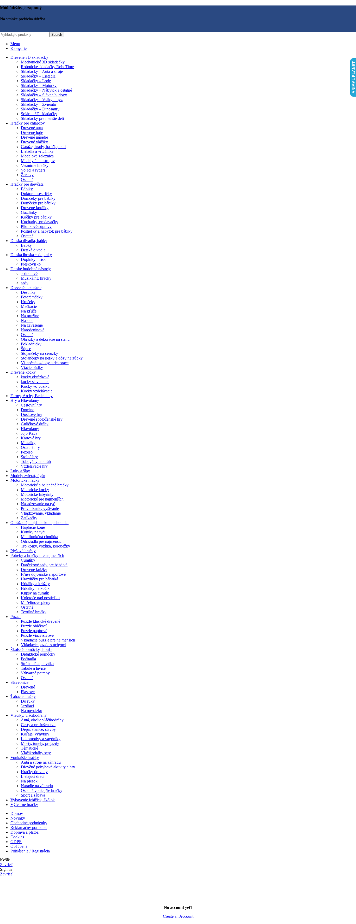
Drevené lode (32, 132)
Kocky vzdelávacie (36, 391)
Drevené (28, 687)
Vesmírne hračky (34, 165)
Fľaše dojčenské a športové (43, 574)
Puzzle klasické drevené (40, 621)
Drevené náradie (34, 137)
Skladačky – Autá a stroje (42, 71)
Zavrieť (6, 864)
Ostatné (27, 179)
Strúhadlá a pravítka (37, 663)
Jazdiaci (27, 706)
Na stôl (27, 320)
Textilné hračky (33, 612)
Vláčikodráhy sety (36, 753)
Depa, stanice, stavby (38, 729)
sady (24, 283)
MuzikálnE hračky (36, 278)
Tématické (29, 748)
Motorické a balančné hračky (45, 485)
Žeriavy (27, 175)
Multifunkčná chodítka (39, 536)
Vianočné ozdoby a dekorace (45, 363)
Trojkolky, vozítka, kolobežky (45, 546)
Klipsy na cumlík (35, 593)
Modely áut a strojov (38, 160)
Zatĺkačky (29, 518)
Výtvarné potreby (35, 673)
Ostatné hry (30, 447)
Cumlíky (28, 560)
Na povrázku (31, 710)
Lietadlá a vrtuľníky (37, 151)
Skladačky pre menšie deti (42, 118)
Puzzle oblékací (34, 626)
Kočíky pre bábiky (36, 217)
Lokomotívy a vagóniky (40, 739)
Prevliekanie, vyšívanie (40, 508)
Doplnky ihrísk (33, 259)
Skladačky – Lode (36, 81)
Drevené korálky (34, 207)
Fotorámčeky (31, 297)
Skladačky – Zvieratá (38, 104)
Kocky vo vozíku (35, 386)
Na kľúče (28, 311)
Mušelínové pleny (35, 602)
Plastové (28, 692)
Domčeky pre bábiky (38, 198)
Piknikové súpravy (36, 226)
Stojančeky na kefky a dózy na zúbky (52, 358)
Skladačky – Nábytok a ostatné (46, 90)
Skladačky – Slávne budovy (44, 95)
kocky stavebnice (35, 381)
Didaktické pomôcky (38, 654)
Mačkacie (29, 306)
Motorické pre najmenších (42, 499)
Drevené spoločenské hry (42, 419)
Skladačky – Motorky (39, 85)
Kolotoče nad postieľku (40, 598)
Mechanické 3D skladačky (43, 62)
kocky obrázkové (35, 377)
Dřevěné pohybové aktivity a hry (48, 767)
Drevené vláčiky (34, 142)
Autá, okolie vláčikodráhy (42, 720)
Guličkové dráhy (34, 424)
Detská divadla (33, 250)
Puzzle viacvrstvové (37, 635)
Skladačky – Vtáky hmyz (42, 99)
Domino (27, 410)
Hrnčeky (28, 301)
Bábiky (27, 189)
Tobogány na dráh (36, 461)
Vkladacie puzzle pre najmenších (48, 640)
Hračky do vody (34, 771)
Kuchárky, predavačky (39, 222)
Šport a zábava (33, 795)
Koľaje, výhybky (35, 734)
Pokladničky (31, 344)
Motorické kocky (35, 489)
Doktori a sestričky (36, 193)
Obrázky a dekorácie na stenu (45, 339)
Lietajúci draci (32, 776)
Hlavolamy (30, 428)
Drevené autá (32, 128)
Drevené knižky (34, 569)
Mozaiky (28, 442)
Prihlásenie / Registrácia (30, 851)
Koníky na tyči (33, 532)
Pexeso (27, 452)
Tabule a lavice (33, 668)
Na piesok (29, 781)
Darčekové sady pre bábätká (44, 565)
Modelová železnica (37, 156)
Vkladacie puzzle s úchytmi (43, 645)
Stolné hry (29, 457)
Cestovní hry (31, 405)
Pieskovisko (31, 264)
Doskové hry (31, 414)
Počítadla (28, 659)
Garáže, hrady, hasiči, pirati (43, 146)
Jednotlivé (29, 273)
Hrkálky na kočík (35, 588)
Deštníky (28, 292)
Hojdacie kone (33, 527)
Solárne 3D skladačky (39, 113)
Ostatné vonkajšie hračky (41, 790)
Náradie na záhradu (37, 786)
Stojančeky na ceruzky (39, 353)
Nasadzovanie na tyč (38, 504)
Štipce (26, 348)
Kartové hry (31, 438)
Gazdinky (29, 212)
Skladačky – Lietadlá (38, 76)
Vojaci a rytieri (33, 170)
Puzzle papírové (34, 630)
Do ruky (28, 701)
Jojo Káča (29, 433)
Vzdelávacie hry (34, 466)
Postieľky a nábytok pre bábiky (46, 231)
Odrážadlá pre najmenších (42, 541)
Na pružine (30, 316)
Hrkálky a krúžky (35, 583)
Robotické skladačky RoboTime (47, 66)
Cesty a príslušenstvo (38, 724)
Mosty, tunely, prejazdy (40, 743)
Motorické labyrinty (37, 494)
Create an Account (178, 916)
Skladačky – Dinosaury (40, 109)
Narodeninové (32, 330)
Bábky (26, 245)
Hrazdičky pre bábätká (39, 579)
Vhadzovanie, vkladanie (41, 513)
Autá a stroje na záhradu (41, 762)
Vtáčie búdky (32, 367)
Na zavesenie (32, 325)
